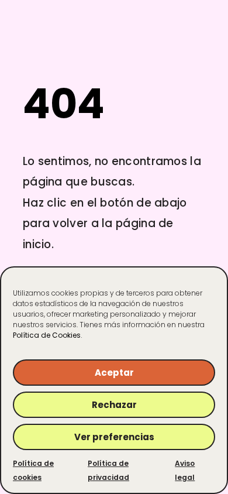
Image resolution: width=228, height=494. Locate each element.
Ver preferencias (114, 437)
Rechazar (114, 405)
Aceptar (114, 372)
